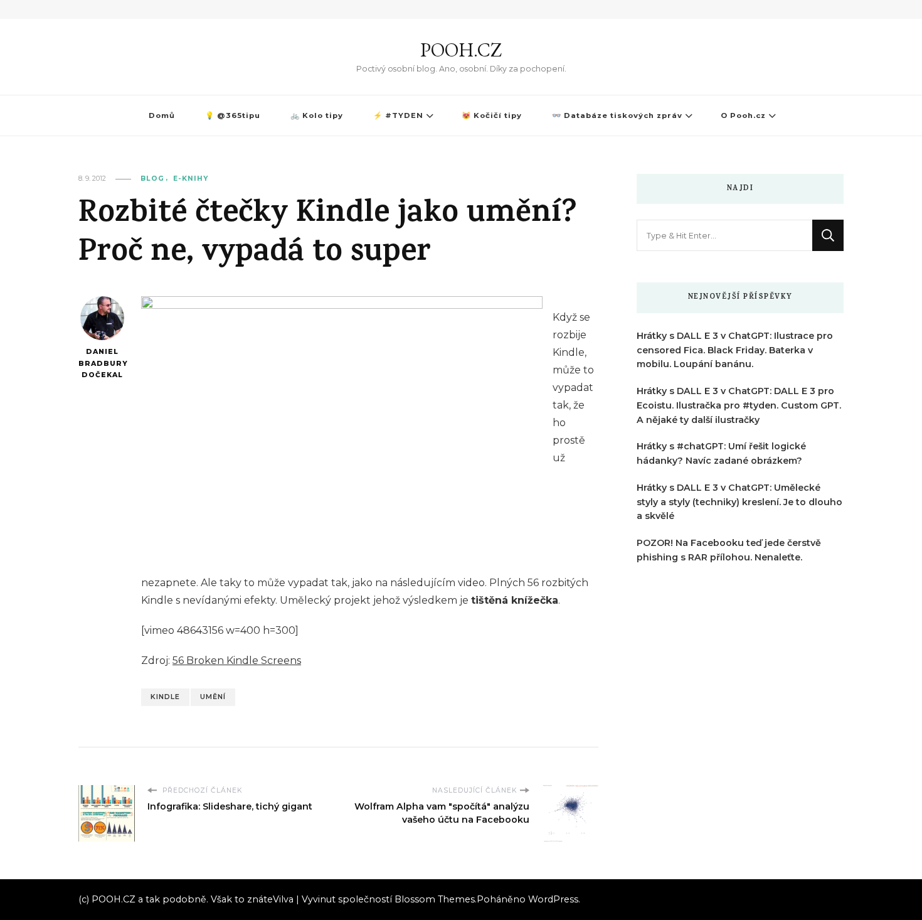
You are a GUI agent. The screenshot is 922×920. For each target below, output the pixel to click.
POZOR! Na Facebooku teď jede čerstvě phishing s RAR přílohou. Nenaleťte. (729, 550)
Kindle (165, 697)
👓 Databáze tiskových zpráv (617, 115)
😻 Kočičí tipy (492, 115)
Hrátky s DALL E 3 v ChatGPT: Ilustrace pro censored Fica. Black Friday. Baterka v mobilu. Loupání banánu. (735, 350)
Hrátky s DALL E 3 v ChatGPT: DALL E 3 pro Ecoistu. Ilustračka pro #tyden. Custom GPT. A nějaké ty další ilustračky (739, 405)
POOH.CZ (461, 50)
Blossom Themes (435, 899)
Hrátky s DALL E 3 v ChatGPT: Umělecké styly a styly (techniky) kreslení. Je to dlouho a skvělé (739, 502)
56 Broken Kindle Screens (236, 660)
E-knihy (190, 178)
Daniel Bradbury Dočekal (101, 363)
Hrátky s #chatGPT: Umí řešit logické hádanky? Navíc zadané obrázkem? (721, 453)
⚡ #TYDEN (398, 115)
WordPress (553, 899)
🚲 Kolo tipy (316, 115)
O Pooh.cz (743, 115)
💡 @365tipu (232, 115)
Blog (152, 178)
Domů (162, 115)
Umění (213, 697)
